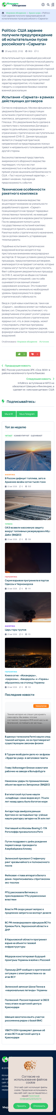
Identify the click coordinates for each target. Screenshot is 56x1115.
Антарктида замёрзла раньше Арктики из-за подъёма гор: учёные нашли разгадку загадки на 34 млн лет (27, 815)
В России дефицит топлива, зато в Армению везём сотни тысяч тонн (25, 480)
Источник (44, 341)
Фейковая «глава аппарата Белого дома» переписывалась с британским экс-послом (27, 879)
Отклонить (39, 1106)
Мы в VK (9, 414)
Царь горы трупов (15, 629)
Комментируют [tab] (21, 435)
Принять (21, 1106)
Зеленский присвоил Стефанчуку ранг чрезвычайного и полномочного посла (27, 862)
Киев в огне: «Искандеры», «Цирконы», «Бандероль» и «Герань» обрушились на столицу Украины (27, 679)
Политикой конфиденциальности (30, 1097)
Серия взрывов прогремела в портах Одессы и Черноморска (27, 582)
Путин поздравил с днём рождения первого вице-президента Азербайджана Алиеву (26, 845)
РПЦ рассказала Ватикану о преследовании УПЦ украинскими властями (25, 896)
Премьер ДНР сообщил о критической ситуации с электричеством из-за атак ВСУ (28, 973)
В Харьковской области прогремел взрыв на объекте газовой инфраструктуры (26, 943)
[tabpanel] (28, 564)
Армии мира (35, 12)
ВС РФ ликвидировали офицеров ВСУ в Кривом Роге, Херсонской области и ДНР (28, 926)
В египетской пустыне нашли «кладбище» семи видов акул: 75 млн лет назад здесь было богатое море (27, 798)
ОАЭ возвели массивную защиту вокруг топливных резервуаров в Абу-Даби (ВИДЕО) (28, 531)
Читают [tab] (8, 435)
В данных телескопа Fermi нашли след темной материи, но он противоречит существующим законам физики (27, 740)
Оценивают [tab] (36, 435)
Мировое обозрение (16, 12)
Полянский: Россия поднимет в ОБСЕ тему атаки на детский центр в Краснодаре (27, 1003)
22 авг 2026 (12, 486)
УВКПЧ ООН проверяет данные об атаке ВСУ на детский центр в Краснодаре (25, 1034)
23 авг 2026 (12, 634)
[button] (52, 5)
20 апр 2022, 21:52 (14, 51)
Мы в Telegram (27, 414)
